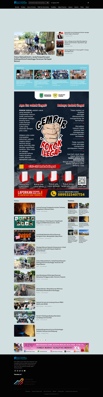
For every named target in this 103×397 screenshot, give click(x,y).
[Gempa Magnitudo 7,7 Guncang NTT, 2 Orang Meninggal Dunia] (59, 56)
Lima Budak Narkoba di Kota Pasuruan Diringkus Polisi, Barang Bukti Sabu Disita (49, 235)
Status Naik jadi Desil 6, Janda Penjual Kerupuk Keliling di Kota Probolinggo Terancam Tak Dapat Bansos (33, 59)
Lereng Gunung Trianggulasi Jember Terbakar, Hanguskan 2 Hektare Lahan (50, 208)
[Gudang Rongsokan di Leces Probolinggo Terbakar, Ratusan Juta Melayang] (24, 336)
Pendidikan (53, 7)
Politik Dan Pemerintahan (43, 7)
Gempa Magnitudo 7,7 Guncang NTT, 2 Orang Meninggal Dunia (76, 50)
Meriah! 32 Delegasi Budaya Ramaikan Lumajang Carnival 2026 (48, 316)
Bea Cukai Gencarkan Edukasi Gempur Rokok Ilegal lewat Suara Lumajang (60, 82)
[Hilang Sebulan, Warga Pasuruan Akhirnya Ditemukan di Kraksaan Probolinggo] (24, 295)
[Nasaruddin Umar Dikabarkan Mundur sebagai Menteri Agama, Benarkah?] (59, 38)
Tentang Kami (61, 391)
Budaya (37, 319)
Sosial (37, 252)
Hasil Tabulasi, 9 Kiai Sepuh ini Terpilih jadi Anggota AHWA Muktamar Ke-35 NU (49, 222)
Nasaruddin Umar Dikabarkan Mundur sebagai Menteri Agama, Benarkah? (77, 33)
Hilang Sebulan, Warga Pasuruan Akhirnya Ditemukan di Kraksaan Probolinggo (49, 289)
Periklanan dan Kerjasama (71, 391)
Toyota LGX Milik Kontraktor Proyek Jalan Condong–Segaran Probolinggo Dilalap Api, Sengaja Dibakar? (73, 239)
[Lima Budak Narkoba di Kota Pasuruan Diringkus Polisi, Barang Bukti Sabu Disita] (24, 241)
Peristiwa (23, 7)
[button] (16, 42)
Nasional (76, 7)
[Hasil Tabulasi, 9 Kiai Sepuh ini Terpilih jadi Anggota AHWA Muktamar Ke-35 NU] (24, 228)
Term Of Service (47, 391)
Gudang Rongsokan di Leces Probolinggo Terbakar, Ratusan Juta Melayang (49, 330)
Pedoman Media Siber (37, 391)
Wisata (82, 7)
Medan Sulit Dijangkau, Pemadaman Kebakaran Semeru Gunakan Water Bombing (83, 239)
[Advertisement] (51, 20)
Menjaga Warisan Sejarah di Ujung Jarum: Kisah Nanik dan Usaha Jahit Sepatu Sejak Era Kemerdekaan (51, 249)
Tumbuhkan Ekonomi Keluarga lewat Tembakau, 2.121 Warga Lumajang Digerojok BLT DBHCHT (78, 82)
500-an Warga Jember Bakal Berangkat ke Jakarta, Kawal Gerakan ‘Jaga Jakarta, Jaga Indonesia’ (76, 42)
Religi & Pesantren (62, 7)
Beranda (17, 7)
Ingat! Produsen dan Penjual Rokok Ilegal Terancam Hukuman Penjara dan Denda (24, 82)
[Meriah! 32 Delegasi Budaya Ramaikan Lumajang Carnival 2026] (24, 322)
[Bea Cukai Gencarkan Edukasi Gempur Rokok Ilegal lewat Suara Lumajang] (60, 79)
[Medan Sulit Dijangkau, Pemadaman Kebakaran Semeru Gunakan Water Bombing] (84, 235)
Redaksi (54, 391)
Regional (70, 7)
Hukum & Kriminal (31, 7)
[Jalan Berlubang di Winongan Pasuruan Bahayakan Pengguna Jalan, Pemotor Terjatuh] (24, 282)
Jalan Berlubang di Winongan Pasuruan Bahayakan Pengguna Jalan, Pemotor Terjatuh (50, 276)
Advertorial (88, 7)
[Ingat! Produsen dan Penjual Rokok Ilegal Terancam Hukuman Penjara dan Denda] (24, 79)
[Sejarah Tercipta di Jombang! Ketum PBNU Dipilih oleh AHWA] (24, 309)
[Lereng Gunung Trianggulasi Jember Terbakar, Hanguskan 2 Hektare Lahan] (24, 214)
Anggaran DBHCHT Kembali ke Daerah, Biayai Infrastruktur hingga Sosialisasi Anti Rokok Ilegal (41, 83)
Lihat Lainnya (83, 67)
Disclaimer (28, 391)
